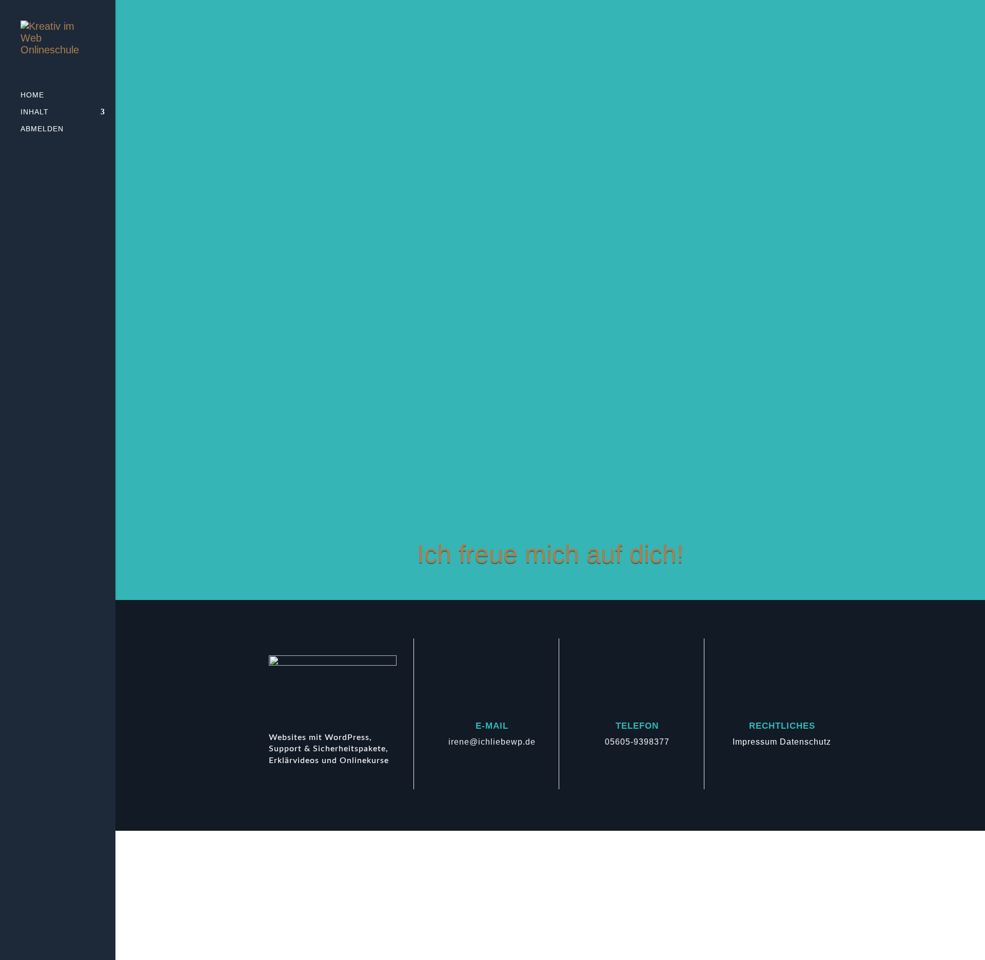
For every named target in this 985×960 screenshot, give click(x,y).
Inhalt (35, 112)
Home (32, 95)
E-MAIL (492, 726)
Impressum (755, 741)
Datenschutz (805, 741)
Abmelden (42, 129)
